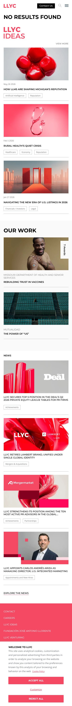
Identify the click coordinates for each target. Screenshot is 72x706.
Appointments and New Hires (19, 577)
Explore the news (16, 593)
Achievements (12, 407)
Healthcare (11, 152)
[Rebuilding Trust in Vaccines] (36, 253)
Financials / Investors (15, 208)
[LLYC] (10, 5)
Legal (33, 208)
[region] (36, 674)
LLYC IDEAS (10, 624)
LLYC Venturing (14, 637)
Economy (26, 152)
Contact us (46, 5)
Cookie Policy (38, 671)
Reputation (35, 95)
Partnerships (31, 521)
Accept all (36, 680)
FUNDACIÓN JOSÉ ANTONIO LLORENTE (27, 631)
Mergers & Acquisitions (16, 464)
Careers (9, 618)
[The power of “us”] (36, 308)
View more (62, 44)
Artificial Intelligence (15, 95)
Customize (36, 689)
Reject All (36, 698)
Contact (9, 611)
